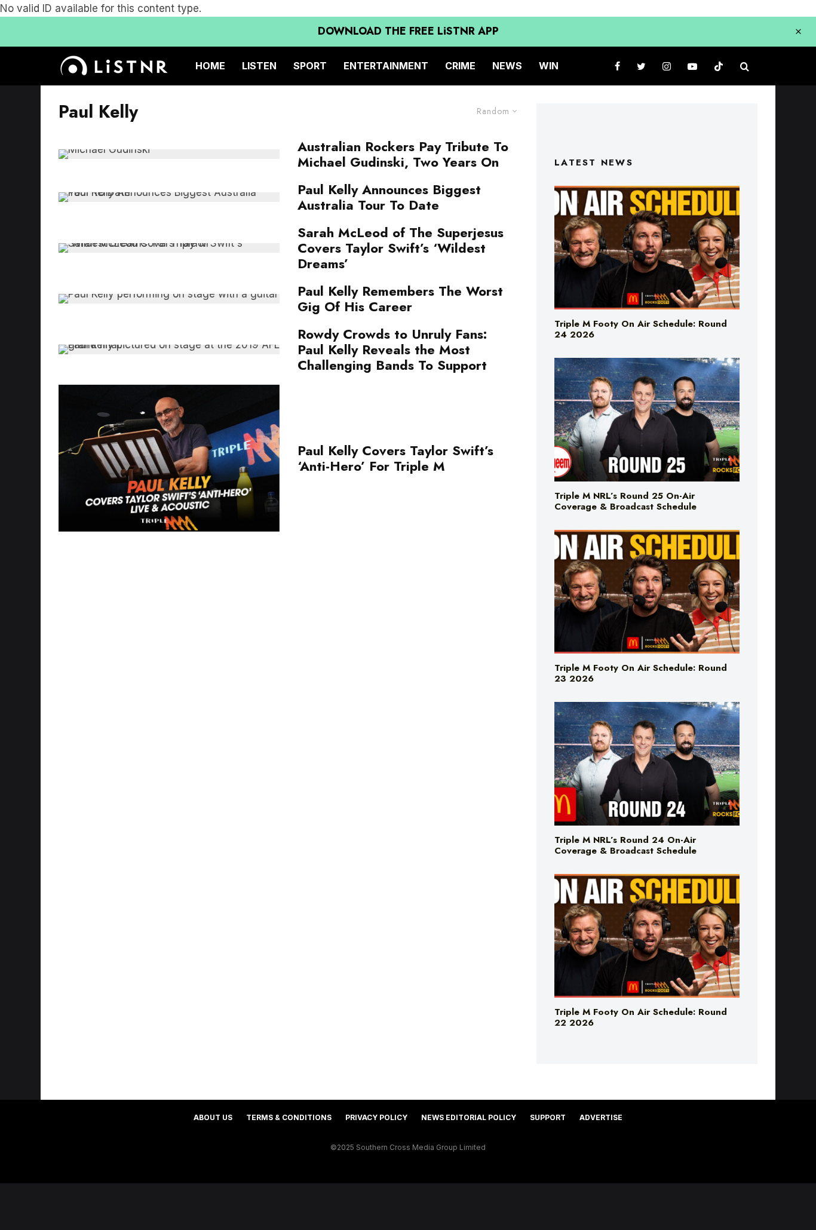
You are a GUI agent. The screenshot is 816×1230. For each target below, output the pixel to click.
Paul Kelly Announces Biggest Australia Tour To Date (389, 197)
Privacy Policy (376, 1117)
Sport (310, 66)
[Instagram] (666, 66)
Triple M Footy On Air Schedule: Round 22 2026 (640, 1017)
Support (548, 1117)
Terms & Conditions (289, 1117)
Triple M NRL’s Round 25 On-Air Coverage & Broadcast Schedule (625, 501)
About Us (213, 1117)
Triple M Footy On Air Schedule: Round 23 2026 (640, 673)
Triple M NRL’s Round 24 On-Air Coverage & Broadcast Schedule (625, 845)
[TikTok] (718, 66)
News (507, 66)
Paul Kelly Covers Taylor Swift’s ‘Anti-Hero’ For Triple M (395, 458)
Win (549, 66)
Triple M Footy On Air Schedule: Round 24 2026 (640, 329)
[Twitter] (641, 66)
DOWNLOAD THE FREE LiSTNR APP (408, 31)
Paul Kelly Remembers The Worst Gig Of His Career (400, 299)
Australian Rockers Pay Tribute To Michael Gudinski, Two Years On (402, 154)
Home (210, 66)
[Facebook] (617, 66)
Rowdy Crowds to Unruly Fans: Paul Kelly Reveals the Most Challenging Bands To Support (392, 349)
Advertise (600, 1117)
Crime (460, 66)
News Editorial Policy (468, 1117)
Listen (259, 66)
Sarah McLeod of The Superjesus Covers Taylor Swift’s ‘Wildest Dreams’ (400, 248)
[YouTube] (692, 66)
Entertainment (385, 66)
